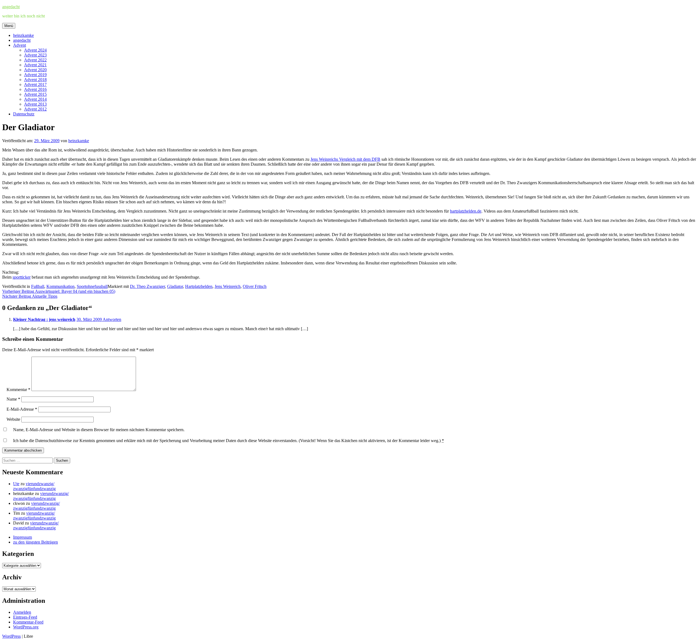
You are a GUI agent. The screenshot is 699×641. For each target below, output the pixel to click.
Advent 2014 (35, 99)
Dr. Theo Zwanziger (147, 286)
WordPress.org (25, 627)
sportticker (22, 277)
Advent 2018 (35, 79)
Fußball (37, 286)
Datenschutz (23, 114)
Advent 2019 (35, 74)
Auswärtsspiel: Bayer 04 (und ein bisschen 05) (58, 291)
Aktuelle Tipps (29, 296)
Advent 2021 (35, 64)
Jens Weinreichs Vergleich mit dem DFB (345, 159)
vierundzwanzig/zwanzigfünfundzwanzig (34, 486)
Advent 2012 (35, 109)
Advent (19, 45)
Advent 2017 (35, 84)
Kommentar (18, 389)
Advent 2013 (35, 104)
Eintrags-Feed (25, 617)
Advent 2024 (35, 50)
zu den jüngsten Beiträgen (35, 542)
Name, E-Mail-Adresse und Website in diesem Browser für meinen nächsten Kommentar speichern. (99, 429)
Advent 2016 (35, 89)
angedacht (11, 6)
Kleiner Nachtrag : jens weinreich (44, 319)
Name (13, 399)
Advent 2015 (35, 94)
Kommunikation (60, 286)
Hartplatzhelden (198, 286)
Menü (8, 26)
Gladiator (175, 286)
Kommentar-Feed (28, 622)
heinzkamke (23, 35)
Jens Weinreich (228, 286)
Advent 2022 (35, 60)
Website (13, 419)
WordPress (11, 636)
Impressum (22, 537)
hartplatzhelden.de (465, 211)
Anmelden (22, 612)
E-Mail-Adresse (22, 409)
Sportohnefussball (92, 286)
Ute (16, 483)
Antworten (112, 319)
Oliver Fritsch (254, 286)
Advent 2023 (35, 55)
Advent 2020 (35, 69)
